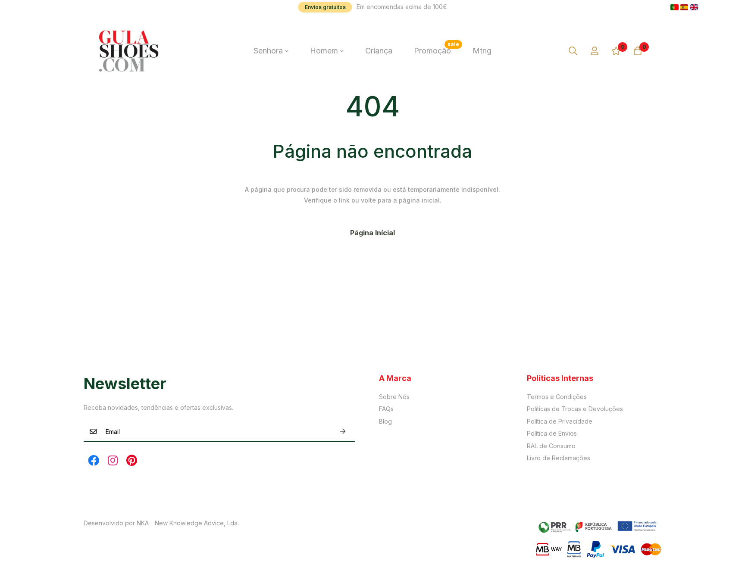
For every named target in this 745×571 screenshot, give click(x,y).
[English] (694, 7)
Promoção (436, 48)
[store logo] (129, 51)
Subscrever (343, 431)
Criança (378, 50)
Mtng (482, 50)
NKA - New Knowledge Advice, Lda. (188, 523)
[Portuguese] (674, 7)
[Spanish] (684, 7)
